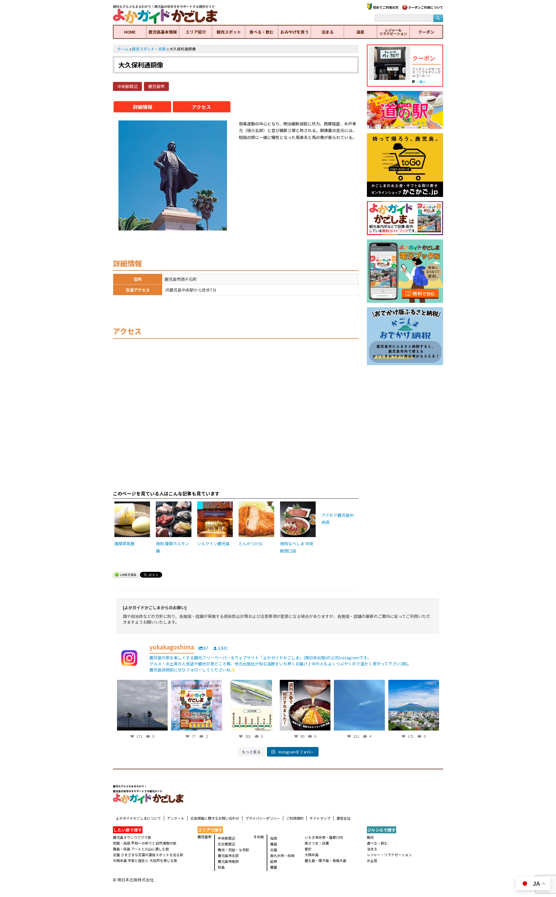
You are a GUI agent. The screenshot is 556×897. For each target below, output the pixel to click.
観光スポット (229, 32)
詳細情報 (143, 106)
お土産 (372, 860)
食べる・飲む (261, 32)
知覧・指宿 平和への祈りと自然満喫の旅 (144, 843)
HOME (130, 32)
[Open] (142, 705)
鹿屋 (273, 867)
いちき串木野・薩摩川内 (324, 837)
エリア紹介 (196, 32)
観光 (370, 837)
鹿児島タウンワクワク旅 (132, 837)
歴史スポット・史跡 (149, 49)
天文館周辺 (226, 843)
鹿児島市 (156, 86)
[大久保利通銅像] (172, 176)
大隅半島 (312, 854)
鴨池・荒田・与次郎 (233, 849)
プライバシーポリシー (262, 818)
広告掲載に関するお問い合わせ (215, 818)
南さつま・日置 (317, 843)
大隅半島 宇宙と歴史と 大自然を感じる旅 (145, 860)
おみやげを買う (294, 32)
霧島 (273, 843)
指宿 (273, 838)
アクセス (201, 106)
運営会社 (343, 818)
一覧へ (421, 81)
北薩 (273, 849)
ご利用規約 (294, 818)
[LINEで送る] (125, 575)
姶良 (273, 861)
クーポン (426, 32)
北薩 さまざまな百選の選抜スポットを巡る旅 (148, 854)
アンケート (175, 818)
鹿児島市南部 (228, 861)
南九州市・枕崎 (282, 855)
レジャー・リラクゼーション (389, 854)
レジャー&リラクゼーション (393, 32)
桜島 (221, 867)
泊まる (327, 32)
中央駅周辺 (127, 86)
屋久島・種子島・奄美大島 (325, 860)
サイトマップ (320, 818)
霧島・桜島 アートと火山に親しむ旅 (141, 848)
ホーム (123, 49)
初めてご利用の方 (385, 7)
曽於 (308, 848)
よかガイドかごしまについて (138, 818)
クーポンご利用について (425, 7)
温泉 (360, 32)
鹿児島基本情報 (163, 32)
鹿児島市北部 (228, 855)
